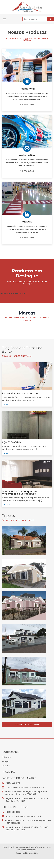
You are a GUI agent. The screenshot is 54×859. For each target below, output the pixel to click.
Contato (6, 765)
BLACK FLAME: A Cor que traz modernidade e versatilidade (19, 492)
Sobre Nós (6, 757)
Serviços (6, 761)
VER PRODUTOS (27, 104)
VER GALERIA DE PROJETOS (27, 724)
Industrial (27, 221)
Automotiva (27, 155)
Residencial (27, 88)
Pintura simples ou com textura (20, 393)
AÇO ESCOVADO (11, 442)
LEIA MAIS (6, 404)
